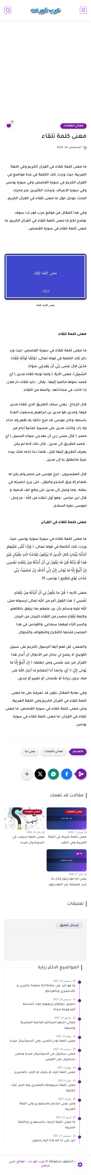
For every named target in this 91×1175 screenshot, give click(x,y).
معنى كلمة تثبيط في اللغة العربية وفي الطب (67, 840)
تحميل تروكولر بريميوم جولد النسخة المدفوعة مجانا (49, 1007)
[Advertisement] (45, 74)
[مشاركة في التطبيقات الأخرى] (26, 774)
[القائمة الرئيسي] (83, 10)
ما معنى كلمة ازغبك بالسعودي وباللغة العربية (46, 1125)
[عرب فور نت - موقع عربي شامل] (45, 10)
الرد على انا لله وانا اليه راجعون (53, 1141)
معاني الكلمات (73, 125)
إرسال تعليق (69, 925)
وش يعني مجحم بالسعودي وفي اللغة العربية (47, 1106)
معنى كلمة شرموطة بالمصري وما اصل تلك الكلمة (43, 1088)
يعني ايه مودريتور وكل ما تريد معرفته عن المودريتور (68, 882)
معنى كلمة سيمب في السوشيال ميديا (28, 840)
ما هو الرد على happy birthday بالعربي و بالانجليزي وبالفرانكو (46, 988)
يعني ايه (30, 751)
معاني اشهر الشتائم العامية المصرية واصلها (48, 1025)
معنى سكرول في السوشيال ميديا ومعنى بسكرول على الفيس (45, 1057)
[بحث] (7, 10)
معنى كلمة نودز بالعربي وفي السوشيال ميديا (42, 1041)
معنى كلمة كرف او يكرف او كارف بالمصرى (44, 1072)
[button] (66, 774)
